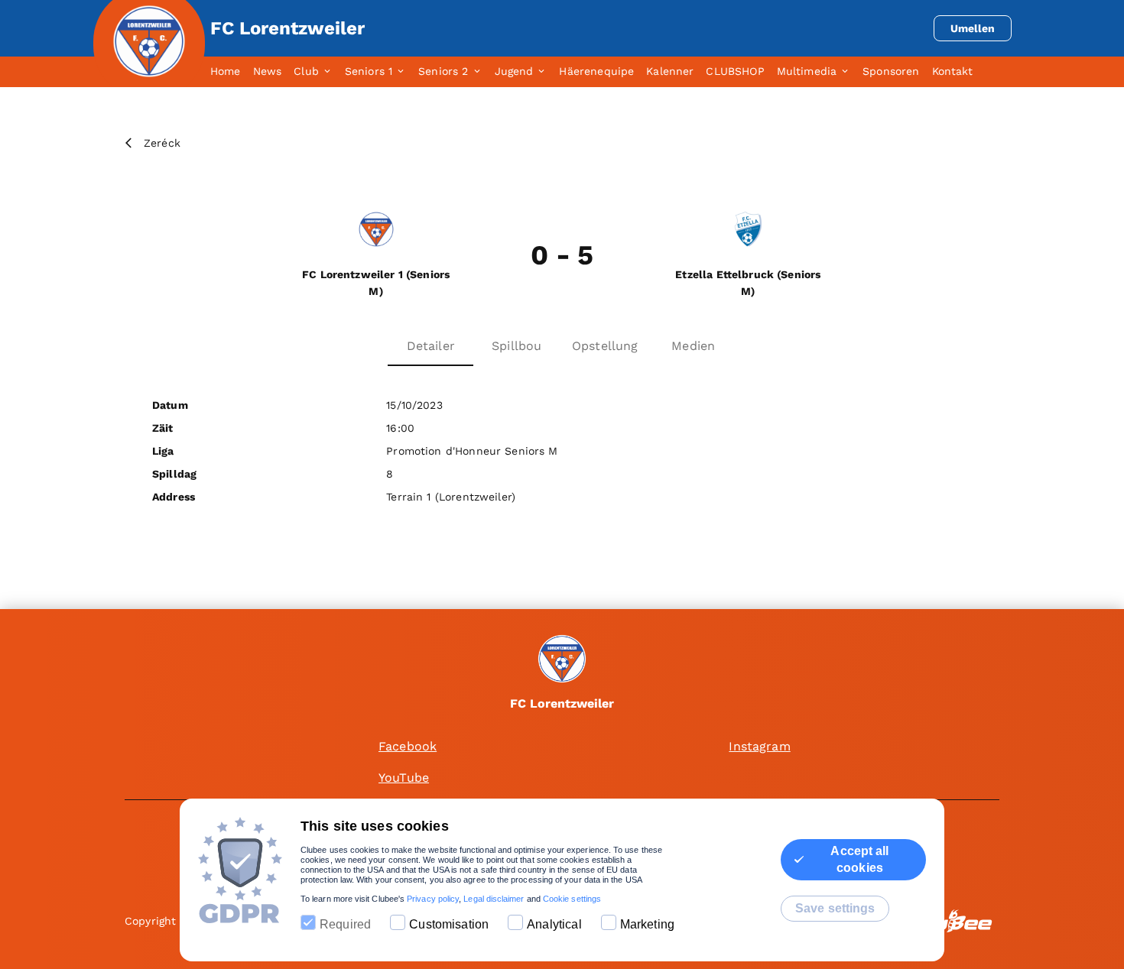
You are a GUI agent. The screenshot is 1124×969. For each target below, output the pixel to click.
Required (345, 924)
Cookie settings (572, 898)
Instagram (759, 746)
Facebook (407, 746)
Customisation (449, 924)
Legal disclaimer (493, 898)
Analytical (554, 924)
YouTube (403, 777)
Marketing (647, 924)
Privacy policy (433, 898)
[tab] (231, 72)
